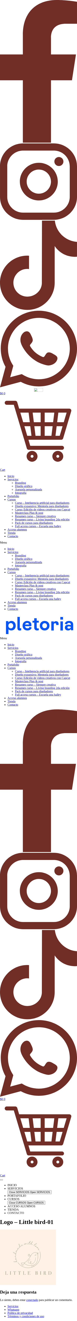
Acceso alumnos (17, 529)
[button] (38, 542)
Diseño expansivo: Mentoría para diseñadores (42, 506)
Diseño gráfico (23, 486)
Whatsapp (13, 1309)
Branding (20, 482)
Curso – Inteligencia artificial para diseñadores (42, 502)
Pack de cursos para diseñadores (34, 522)
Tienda (11, 532)
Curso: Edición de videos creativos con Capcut (42, 509)
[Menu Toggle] (1, 1179)
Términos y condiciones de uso (25, 1316)
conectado (32, 1300)
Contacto (12, 536)
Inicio (10, 476)
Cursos (11, 499)
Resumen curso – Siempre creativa (35, 516)
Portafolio (13, 496)
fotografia (20, 492)
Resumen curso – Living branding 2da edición (42, 519)
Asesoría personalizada (28, 489)
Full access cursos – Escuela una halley (38, 526)
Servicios (12, 479)
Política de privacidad (20, 1313)
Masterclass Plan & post (29, 512)
